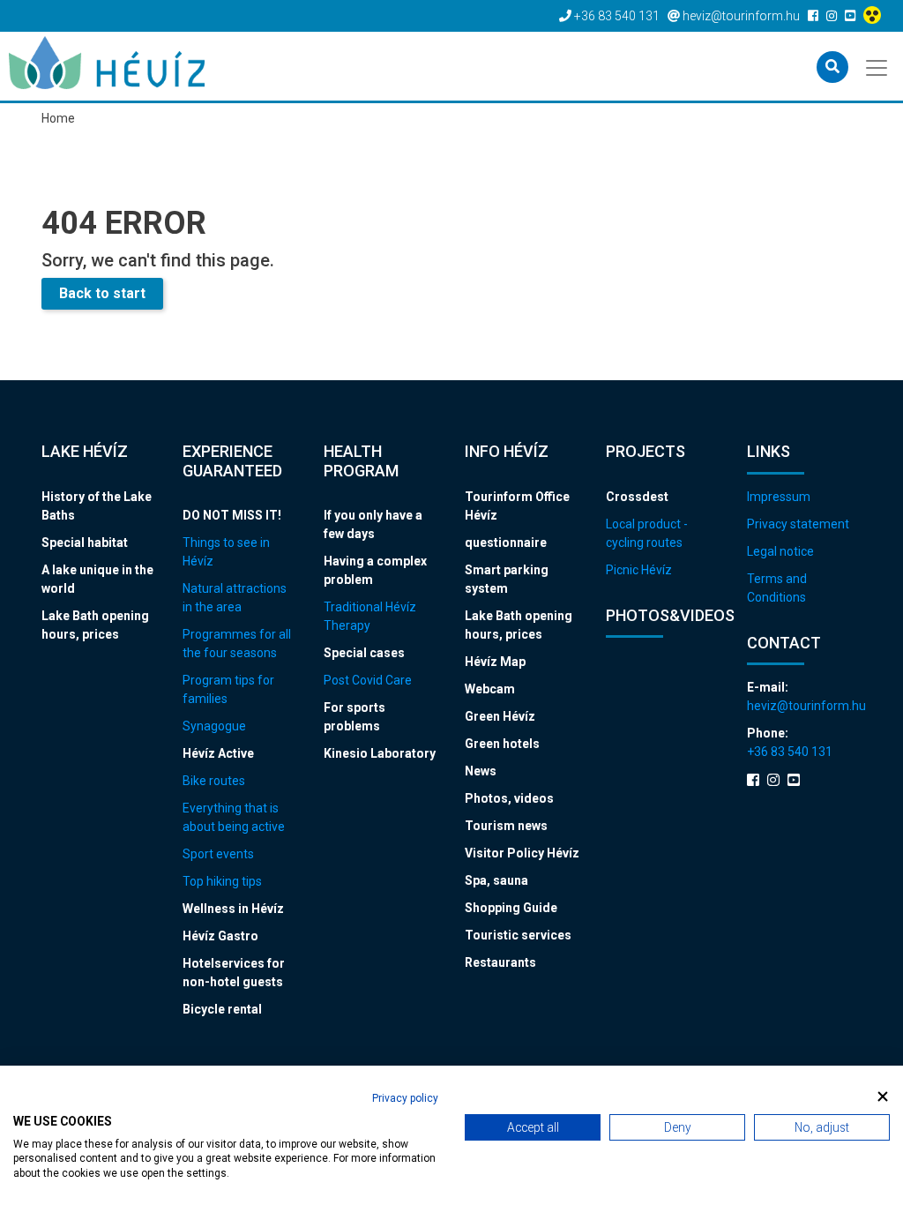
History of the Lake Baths (96, 506)
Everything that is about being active (234, 817)
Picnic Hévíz (639, 570)
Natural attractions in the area (235, 597)
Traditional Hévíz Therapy (370, 616)
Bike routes (214, 781)
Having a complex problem (375, 570)
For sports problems (354, 716)
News (480, 771)
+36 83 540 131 (789, 752)
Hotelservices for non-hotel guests (234, 972)
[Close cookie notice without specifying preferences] (883, 1096)
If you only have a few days (373, 524)
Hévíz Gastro (220, 936)
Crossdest (637, 497)
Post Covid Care (368, 680)
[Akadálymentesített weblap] (874, 16)
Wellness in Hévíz (233, 909)
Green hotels (502, 744)
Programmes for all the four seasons (237, 643)
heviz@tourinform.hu (804, 706)
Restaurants (500, 962)
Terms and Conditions (777, 588)
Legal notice (780, 551)
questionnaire (506, 542)
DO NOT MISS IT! (232, 515)
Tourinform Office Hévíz (517, 506)
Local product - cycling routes (647, 533)
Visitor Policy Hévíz (522, 853)
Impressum (778, 497)
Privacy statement (798, 524)
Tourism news (506, 826)
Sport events (218, 854)
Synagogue (214, 726)
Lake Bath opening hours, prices (95, 625)
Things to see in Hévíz (226, 551)
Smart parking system (507, 579)
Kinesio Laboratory (380, 753)
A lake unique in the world (97, 579)
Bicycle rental (222, 1009)
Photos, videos (509, 798)
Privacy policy (405, 1098)
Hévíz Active (218, 753)
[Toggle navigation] (878, 66)
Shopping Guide (511, 908)
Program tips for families (228, 689)
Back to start (102, 293)
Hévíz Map (495, 662)
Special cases (364, 653)
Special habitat (84, 542)
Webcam (490, 689)
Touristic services (518, 935)
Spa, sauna (496, 880)
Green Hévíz (500, 716)
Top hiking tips (222, 881)
